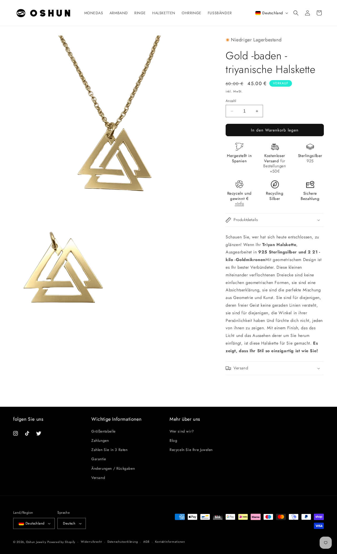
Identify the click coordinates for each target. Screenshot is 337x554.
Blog (173, 440)
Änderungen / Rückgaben (113, 468)
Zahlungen (100, 440)
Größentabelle (103, 431)
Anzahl (231, 100)
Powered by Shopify (61, 542)
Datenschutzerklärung (122, 542)
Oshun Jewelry (36, 542)
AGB (146, 542)
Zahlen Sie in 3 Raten (109, 449)
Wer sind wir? (182, 431)
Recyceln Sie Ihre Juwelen (191, 449)
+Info (239, 204)
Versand (98, 477)
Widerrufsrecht (91, 542)
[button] (296, 13)
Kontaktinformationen (170, 542)
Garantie (98, 459)
